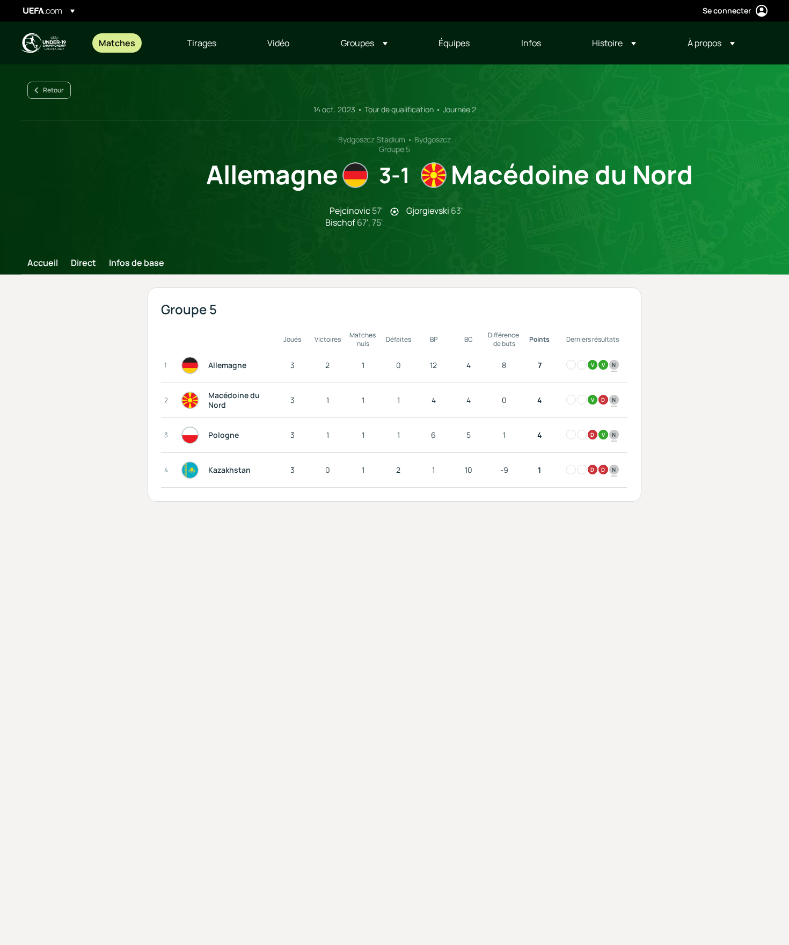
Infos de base (136, 263)
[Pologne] (192, 435)
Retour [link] (53, 90)
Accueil (42, 263)
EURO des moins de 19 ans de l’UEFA (43, 43)
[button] (364, 43)
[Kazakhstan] (192, 470)
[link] (117, 43)
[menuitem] (129, 43)
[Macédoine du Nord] (192, 400)
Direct (83, 263)
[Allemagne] (192, 365)
